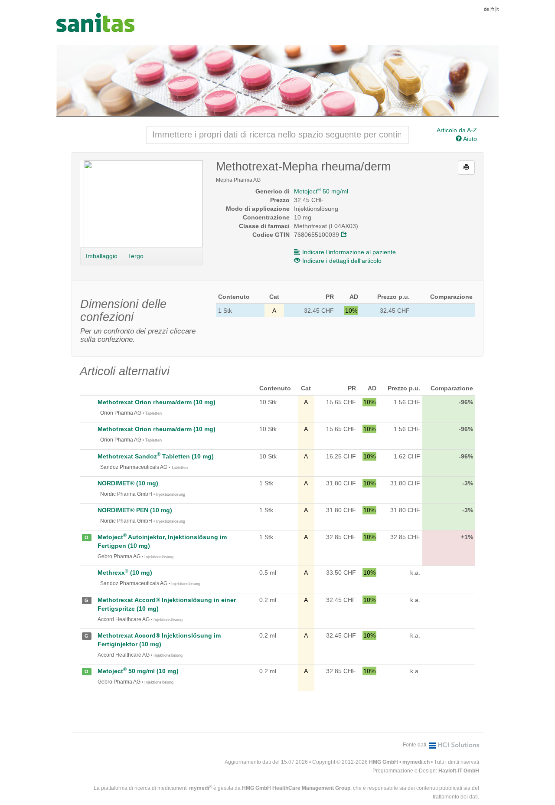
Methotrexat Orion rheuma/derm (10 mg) (156, 402)
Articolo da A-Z (457, 130)
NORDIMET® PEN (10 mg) (135, 510)
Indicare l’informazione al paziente (349, 252)
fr (492, 9)
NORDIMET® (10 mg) (128, 483)
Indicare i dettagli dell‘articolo (342, 260)
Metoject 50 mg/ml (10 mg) (138, 671)
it (497, 9)
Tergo (136, 255)
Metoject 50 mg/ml (321, 191)
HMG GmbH (383, 762)
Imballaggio (101, 255)
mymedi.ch (416, 762)
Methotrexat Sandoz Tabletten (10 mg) (156, 456)
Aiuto (469, 138)
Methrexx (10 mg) (125, 572)
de (486, 9)
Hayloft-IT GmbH (458, 771)
